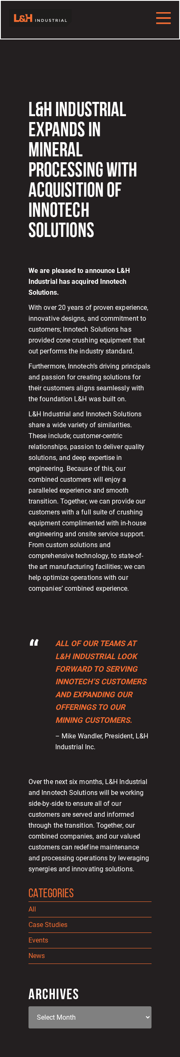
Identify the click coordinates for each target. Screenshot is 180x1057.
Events (38, 940)
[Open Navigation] (163, 18)
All (32, 909)
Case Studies (47, 925)
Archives (53, 995)
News (36, 956)
